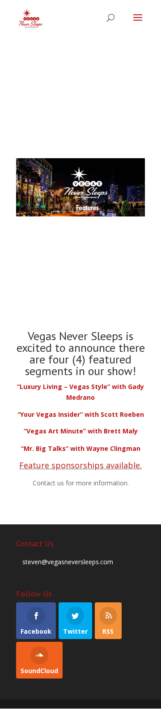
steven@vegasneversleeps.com (67, 562)
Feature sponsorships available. (80, 465)
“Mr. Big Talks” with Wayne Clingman (80, 448)
